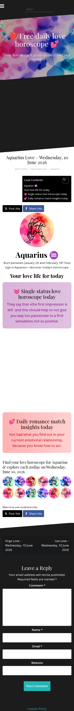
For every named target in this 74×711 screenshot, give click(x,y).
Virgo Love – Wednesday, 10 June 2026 (19, 545)
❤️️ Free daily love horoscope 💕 (37, 39)
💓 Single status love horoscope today (45, 194)
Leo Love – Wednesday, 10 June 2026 (55, 545)
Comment (37, 585)
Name (37, 630)
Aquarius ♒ (30, 185)
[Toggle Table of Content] (64, 180)
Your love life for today (36, 190)
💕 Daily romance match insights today (46, 198)
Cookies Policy (37, 709)
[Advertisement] (36, 116)
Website (37, 663)
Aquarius (54, 168)
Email (37, 646)
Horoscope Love (39, 168)
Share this (35, 208)
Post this (14, 208)
